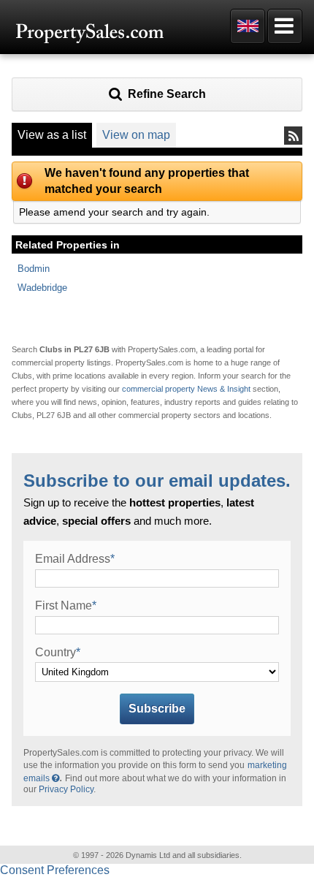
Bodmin (34, 268)
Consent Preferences (55, 870)
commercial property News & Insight (187, 388)
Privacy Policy (66, 789)
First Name (65, 605)
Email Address (75, 559)
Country (57, 652)
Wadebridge (42, 287)
